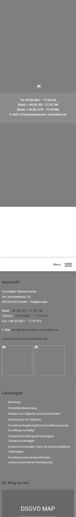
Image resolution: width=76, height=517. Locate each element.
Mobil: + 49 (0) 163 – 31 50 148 (38, 104)
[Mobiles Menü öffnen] (68, 264)
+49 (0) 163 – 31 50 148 (26, 311)
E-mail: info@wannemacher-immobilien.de (38, 114)
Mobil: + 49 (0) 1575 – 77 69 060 (38, 109)
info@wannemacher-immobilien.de (35, 330)
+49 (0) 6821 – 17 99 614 (30, 316)
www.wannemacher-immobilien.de (24, 339)
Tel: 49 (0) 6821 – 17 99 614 (38, 100)
